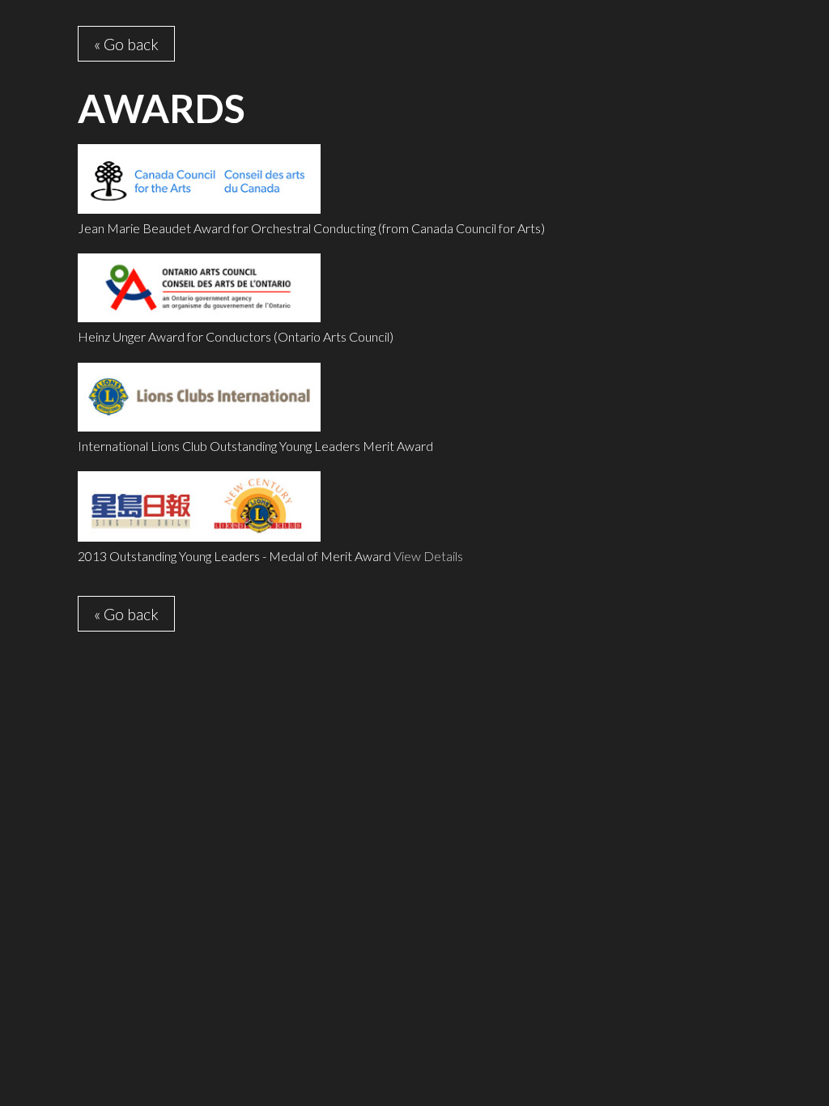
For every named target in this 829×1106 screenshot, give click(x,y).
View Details (428, 556)
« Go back (126, 44)
